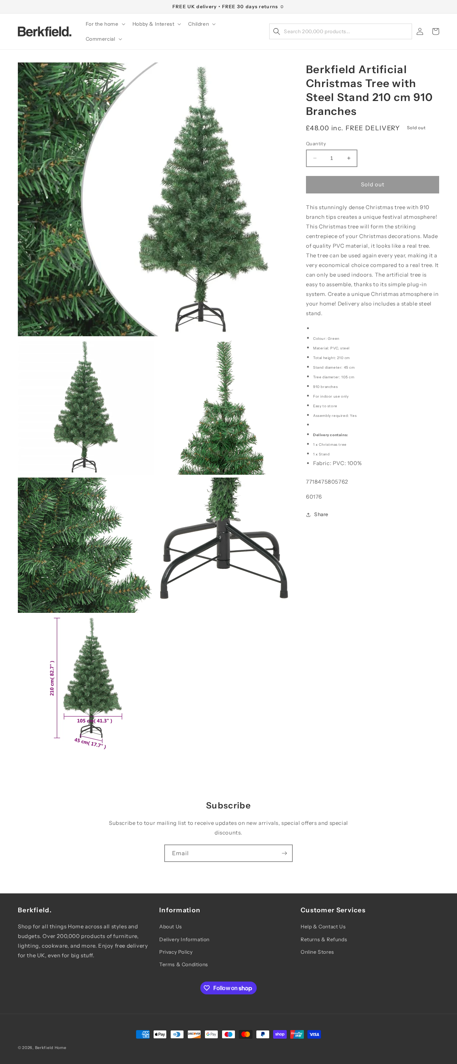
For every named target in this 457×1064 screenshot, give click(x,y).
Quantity (316, 143)
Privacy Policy (175, 952)
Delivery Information (184, 939)
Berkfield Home (50, 1047)
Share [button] (321, 514)
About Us (170, 926)
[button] (104, 23)
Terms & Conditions (183, 964)
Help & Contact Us (323, 926)
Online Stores (317, 952)
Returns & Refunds (324, 939)
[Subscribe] (284, 853)
